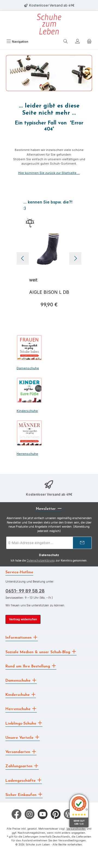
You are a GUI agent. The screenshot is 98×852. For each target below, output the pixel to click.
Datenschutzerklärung (41, 560)
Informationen (19, 638)
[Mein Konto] (78, 41)
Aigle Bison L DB (49, 292)
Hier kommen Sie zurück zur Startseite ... (49, 173)
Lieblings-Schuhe (21, 723)
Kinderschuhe (27, 411)
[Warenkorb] (89, 41)
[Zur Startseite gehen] (49, 24)
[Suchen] (66, 41)
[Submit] (82, 543)
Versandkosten (76, 828)
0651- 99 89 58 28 (25, 591)
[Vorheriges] (23, 258)
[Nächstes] (75, 258)
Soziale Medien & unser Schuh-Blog (38, 652)
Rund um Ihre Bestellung (28, 666)
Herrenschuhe (27, 454)
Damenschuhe (28, 368)
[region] (49, 258)
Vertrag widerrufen (23, 619)
